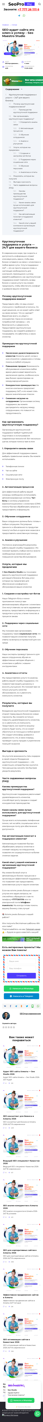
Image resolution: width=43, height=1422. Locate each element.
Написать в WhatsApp (23, 989)
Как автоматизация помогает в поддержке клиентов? (24, 216)
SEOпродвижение (30, 1013)
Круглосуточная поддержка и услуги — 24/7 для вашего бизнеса (21, 98)
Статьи (8, 53)
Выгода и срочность (22, 182)
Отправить (22, 976)
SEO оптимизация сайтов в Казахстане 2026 (16, 1341)
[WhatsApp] (37, 1414)
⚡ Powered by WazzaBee (23, 1407)
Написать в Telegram (23, 996)
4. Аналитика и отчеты (28, 172)
